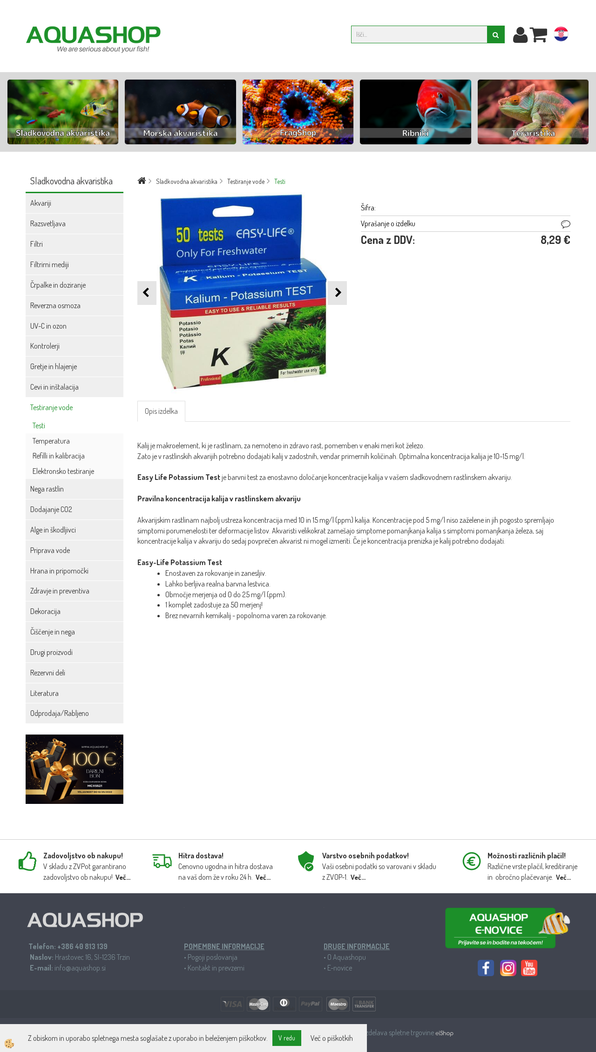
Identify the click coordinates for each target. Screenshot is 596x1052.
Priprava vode (50, 550)
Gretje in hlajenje (53, 366)
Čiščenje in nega (52, 631)
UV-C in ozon (48, 325)
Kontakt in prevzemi (216, 967)
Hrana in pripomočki (59, 570)
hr (561, 36)
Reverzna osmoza (55, 305)
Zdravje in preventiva (59, 590)
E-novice (339, 967)
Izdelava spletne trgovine (399, 1032)
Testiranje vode (51, 407)
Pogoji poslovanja (212, 957)
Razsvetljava (48, 223)
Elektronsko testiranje (63, 471)
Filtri (36, 244)
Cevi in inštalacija (54, 386)
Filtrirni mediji (49, 264)
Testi (39, 425)
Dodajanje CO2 (51, 509)
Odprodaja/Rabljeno (59, 713)
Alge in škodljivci (53, 529)
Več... (122, 877)
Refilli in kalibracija (59, 455)
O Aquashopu (346, 957)
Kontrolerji (45, 346)
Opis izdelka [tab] (161, 411)
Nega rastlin (47, 488)
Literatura (44, 693)
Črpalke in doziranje (58, 285)
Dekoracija (45, 611)
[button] (337, 293)
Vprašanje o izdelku (388, 223)
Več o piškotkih (332, 1038)
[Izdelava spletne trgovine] (444, 1032)
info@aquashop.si (80, 967)
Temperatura (51, 440)
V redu (286, 1038)
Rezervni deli (47, 672)
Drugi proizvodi (51, 652)
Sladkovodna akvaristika (186, 181)
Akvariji (40, 203)
